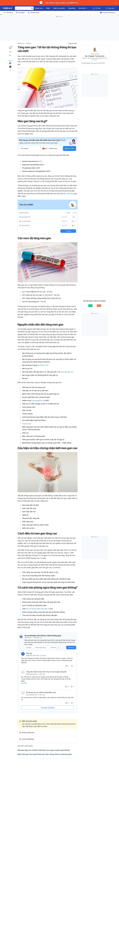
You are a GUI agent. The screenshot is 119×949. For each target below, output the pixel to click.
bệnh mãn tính (68, 193)
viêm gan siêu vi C (67, 372)
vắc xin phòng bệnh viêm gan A (37, 609)
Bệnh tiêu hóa (21, 43)
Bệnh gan (28, 43)
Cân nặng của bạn (24, 225)
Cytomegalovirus (37, 400)
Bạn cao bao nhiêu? (25, 221)
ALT (40, 161)
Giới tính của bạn (24, 212)
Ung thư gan (26, 424)
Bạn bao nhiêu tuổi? (24, 217)
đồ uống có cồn (43, 365)
